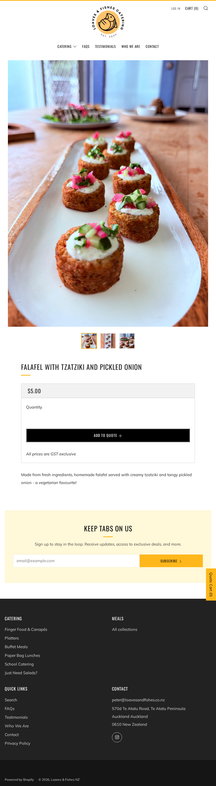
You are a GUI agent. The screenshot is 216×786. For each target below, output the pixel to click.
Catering (64, 46)
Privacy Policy (17, 743)
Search (11, 699)
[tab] (89, 341)
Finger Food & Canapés (26, 629)
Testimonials (105, 46)
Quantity (34, 407)
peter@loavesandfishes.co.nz (138, 699)
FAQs (86, 46)
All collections (124, 629)
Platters (12, 638)
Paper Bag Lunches (22, 655)
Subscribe (168, 560)
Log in (175, 8)
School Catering (19, 664)
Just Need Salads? (21, 672)
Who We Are (130, 46)
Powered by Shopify (19, 780)
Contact (152, 46)
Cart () (191, 8)
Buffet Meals (16, 646)
